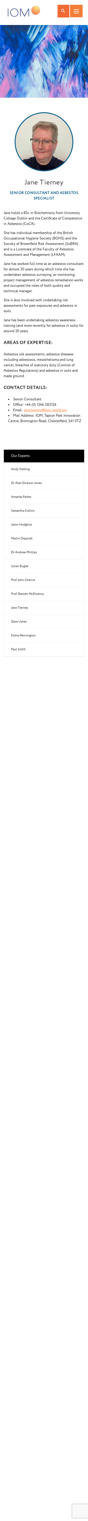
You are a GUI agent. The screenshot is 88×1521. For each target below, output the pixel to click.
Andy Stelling (20, 469)
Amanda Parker (21, 497)
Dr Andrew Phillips (24, 552)
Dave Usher (19, 621)
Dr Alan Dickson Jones (26, 483)
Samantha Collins (23, 511)
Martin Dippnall (21, 538)
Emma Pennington (23, 635)
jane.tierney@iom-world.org (45, 410)
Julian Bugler (20, 566)
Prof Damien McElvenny (27, 594)
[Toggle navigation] (76, 11)
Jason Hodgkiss (21, 524)
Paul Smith (18, 649)
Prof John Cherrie (23, 580)
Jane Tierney (19, 608)
